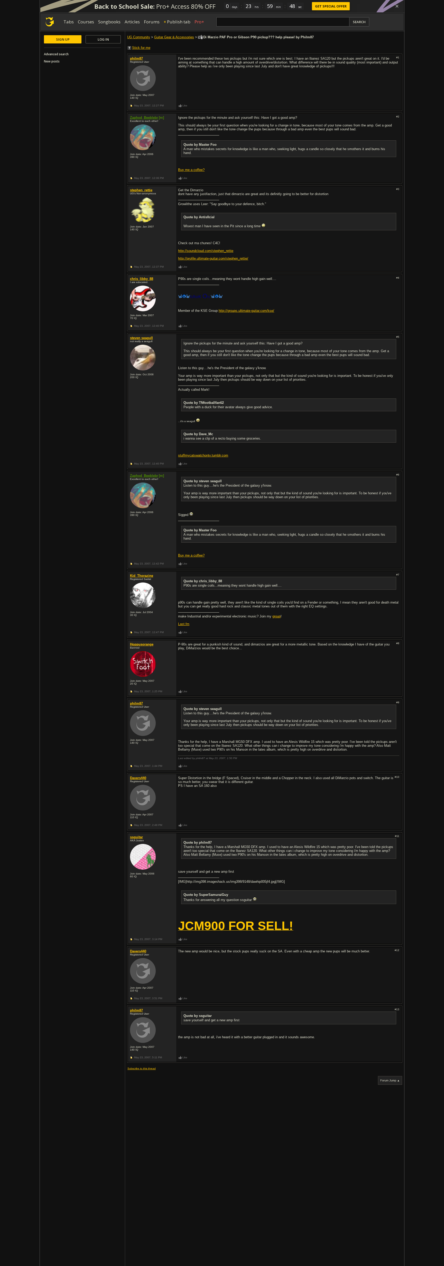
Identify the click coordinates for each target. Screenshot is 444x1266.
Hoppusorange (141, 644)
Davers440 (138, 778)
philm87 (136, 58)
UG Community (138, 37)
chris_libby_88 (141, 279)
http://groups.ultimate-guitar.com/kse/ (246, 311)
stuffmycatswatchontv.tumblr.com (203, 455)
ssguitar (136, 837)
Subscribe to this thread (141, 1068)
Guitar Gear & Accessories (174, 37)
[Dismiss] (397, 6)
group (276, 616)
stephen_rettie (141, 190)
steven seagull (141, 338)
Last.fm (183, 624)
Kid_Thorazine (141, 576)
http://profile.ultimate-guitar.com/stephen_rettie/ (213, 258)
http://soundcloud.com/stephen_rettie (205, 251)
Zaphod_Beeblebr (144, 118)
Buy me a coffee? (191, 170)
